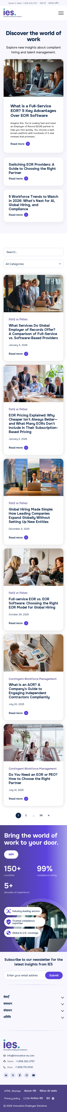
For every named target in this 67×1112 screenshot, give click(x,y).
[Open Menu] (61, 13)
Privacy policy (12, 1098)
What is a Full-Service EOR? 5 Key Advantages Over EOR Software (33, 111)
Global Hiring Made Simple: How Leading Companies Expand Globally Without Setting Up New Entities (31, 515)
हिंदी (48, 1098)
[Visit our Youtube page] (33, 1075)
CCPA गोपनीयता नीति (33, 1098)
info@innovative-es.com (20, 1055)
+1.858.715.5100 (24, 1067)
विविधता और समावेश (48, 1090)
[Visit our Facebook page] (19, 1075)
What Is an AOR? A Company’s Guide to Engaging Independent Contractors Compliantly (29, 691)
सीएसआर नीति (30, 1090)
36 (41, 815)
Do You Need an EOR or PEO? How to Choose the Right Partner (33, 779)
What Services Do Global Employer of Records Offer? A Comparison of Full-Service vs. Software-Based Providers (33, 331)
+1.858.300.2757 (25, 1061)
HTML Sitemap (12, 1090)
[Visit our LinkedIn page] (6, 1075)
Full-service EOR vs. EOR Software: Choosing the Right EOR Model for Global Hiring (33, 603)
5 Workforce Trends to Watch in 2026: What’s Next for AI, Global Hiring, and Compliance (33, 203)
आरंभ (11, 854)
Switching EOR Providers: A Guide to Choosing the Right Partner (32, 168)
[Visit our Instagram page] (26, 1075)
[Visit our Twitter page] (12, 1075)
